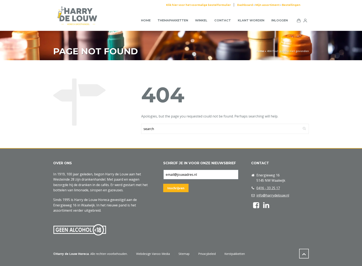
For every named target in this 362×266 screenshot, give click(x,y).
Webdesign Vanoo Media (153, 254)
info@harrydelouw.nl (272, 195)
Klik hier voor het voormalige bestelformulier (198, 5)
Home (260, 51)
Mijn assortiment (267, 5)
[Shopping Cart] (298, 20)
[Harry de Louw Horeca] (77, 20)
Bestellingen (291, 5)
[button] (5, 260)
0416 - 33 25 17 (268, 188)
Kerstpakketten (234, 254)
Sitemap (184, 254)
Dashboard (245, 5)
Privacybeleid (207, 254)
